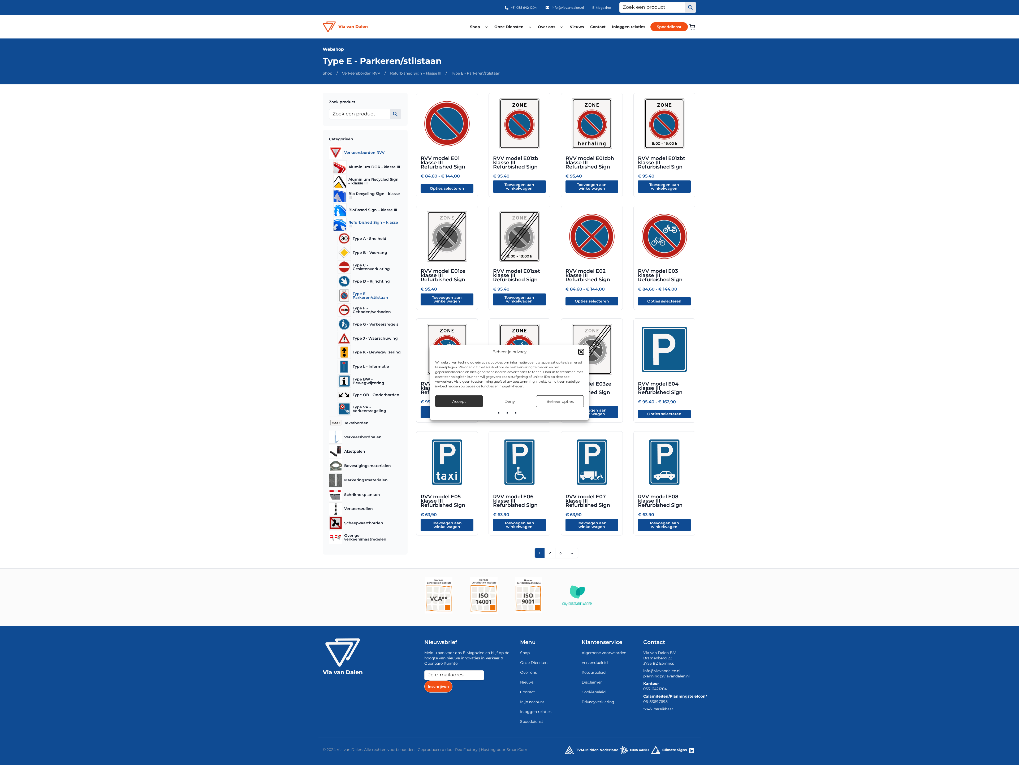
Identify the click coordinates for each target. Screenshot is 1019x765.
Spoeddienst (669, 26)
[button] (581, 352)
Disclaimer (592, 682)
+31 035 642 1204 (524, 8)
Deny (509, 401)
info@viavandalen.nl (568, 8)
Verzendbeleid (595, 662)
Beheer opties (560, 401)
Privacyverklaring (598, 701)
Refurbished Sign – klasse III (415, 73)
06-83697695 (655, 701)
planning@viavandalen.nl (666, 676)
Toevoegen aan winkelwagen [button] (519, 186)
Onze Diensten (509, 26)
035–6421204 (655, 688)
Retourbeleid (594, 672)
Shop (475, 26)
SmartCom (517, 749)
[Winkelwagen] (692, 27)
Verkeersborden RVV (361, 73)
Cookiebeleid (594, 692)
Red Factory (466, 749)
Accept (459, 401)
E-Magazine (601, 8)
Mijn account (532, 701)
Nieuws (576, 26)
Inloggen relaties (628, 26)
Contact (598, 26)
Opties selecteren (447, 188)
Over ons (546, 26)
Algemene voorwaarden (604, 652)
